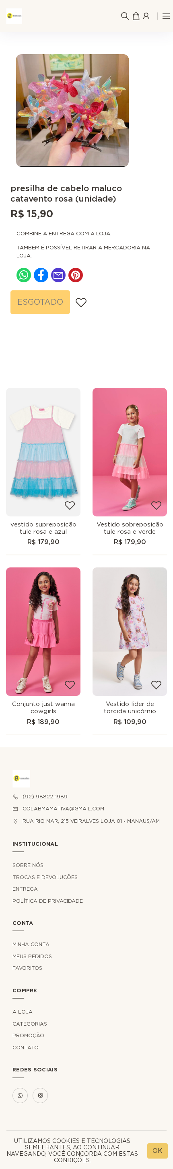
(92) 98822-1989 (45, 796)
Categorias (29, 1024)
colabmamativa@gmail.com (63, 808)
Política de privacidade (47, 901)
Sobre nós (27, 865)
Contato (25, 1047)
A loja (22, 1012)
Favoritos (27, 968)
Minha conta (30, 944)
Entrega (25, 889)
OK (157, 1151)
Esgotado (40, 302)
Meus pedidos (32, 956)
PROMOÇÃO (28, 1035)
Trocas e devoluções (45, 877)
